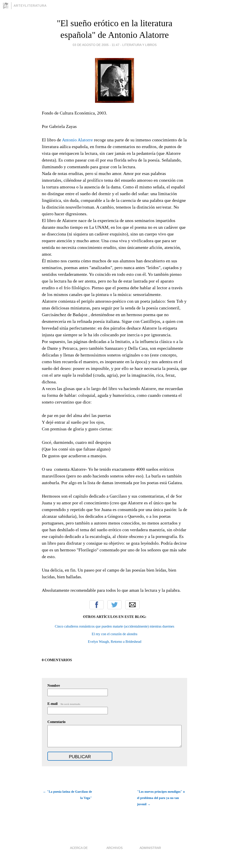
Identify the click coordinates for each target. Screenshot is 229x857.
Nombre (53, 685)
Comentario (56, 722)
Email (132, 604)
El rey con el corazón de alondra (114, 634)
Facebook (96, 604)
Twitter (114, 604)
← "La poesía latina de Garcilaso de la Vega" (67, 795)
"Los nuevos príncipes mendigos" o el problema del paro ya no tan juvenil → (161, 798)
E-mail (64, 704)
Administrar (150, 848)
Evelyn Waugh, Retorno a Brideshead (114, 641)
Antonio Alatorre (77, 139)
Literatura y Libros (139, 45)
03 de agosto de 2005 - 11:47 (96, 45)
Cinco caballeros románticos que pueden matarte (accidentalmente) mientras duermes (114, 626)
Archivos (114, 848)
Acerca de (79, 848)
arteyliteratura (30, 5)
